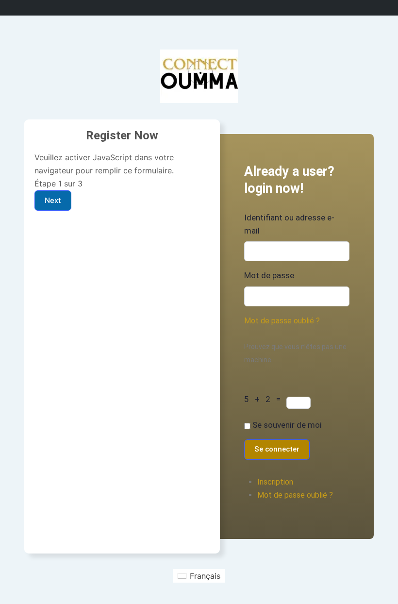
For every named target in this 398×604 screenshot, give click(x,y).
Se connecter (276, 449)
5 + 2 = (265, 399)
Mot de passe (269, 275)
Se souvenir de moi (287, 425)
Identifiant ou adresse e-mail (289, 224)
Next (53, 200)
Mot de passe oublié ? (282, 320)
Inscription (275, 482)
